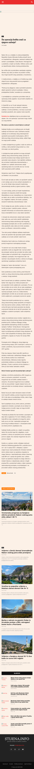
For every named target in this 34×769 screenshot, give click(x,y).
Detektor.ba (5, 116)
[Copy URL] (17, 49)
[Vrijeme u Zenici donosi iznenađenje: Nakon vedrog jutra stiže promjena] (17, 539)
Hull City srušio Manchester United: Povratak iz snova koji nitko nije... (20, 693)
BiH (2, 36)
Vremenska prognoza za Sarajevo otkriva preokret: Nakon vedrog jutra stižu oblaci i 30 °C (17, 515)
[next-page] (5, 668)
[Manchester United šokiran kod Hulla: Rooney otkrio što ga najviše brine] (5, 702)
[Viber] (14, 49)
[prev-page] (3, 668)
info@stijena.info (19, 745)
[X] (6, 49)
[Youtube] (22, 749)
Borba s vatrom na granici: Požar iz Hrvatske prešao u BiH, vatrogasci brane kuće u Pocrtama (16, 622)
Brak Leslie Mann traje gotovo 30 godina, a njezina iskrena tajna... (21, 716)
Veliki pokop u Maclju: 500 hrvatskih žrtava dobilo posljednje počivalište (20, 686)
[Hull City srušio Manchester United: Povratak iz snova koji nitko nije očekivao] (5, 694)
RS (14, 473)
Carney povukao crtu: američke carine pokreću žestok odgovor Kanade (20, 709)
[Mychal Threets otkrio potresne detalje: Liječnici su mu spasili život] (5, 679)
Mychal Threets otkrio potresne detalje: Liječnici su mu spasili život (21, 678)
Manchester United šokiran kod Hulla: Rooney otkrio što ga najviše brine (20, 701)
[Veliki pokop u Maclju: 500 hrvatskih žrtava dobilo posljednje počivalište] (5, 687)
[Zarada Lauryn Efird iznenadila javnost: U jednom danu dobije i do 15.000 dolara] (5, 725)
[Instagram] (15, 749)
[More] (21, 49)
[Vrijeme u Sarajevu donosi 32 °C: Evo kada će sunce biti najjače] (17, 644)
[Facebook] (3, 49)
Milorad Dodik (10, 473)
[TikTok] (18, 749)
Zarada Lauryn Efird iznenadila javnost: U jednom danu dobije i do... (21, 724)
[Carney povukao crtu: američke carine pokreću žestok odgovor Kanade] (5, 710)
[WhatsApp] (10, 49)
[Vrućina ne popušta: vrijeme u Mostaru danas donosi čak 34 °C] (17, 574)
